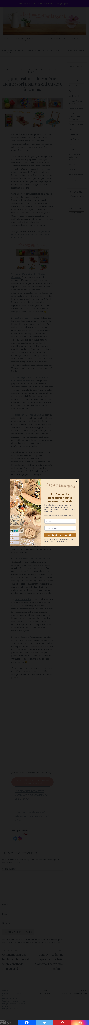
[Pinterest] (62, 1022)
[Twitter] (44, 1022)
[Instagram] (80, 1022)
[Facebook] (27, 1022)
